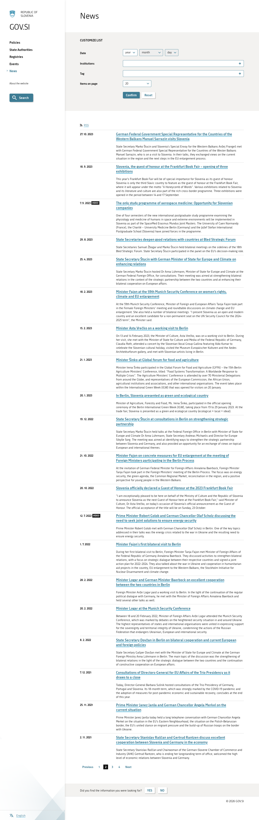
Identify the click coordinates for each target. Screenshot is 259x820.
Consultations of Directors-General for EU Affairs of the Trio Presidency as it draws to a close (173, 675)
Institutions (87, 64)
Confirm (131, 95)
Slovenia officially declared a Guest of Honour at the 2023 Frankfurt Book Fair (174, 488)
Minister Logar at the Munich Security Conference (153, 608)
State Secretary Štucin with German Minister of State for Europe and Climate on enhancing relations (176, 261)
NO (162, 790)
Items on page (88, 84)
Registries (16, 56)
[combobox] (130, 52)
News (13, 71)
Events (14, 64)
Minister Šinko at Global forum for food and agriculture (157, 360)
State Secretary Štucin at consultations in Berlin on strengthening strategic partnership (172, 421)
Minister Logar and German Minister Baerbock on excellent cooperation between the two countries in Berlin (170, 582)
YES (149, 790)
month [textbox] (146, 52)
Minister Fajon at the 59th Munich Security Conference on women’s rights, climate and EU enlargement (171, 294)
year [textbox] (128, 52)
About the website (18, 83)
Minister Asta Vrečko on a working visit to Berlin (152, 328)
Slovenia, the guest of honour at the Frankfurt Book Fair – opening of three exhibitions (172, 169)
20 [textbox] (126, 83)
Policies (14, 42)
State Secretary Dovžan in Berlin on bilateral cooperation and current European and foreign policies (176, 642)
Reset (148, 95)
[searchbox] (126, 63)
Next (128, 767)
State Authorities (21, 49)
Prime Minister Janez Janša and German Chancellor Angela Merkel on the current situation (171, 707)
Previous (87, 767)
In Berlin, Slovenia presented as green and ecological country (162, 395)
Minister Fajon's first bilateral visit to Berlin (148, 544)
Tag (82, 74)
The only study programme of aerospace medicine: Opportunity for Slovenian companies (174, 205)
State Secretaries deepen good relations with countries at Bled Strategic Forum (176, 239)
